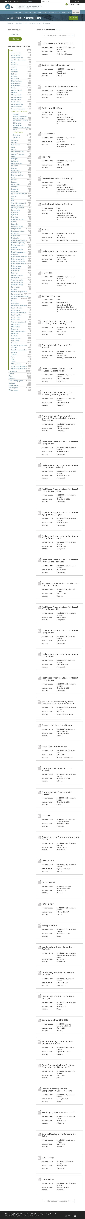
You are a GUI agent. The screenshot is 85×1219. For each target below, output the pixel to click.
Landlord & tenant (17, 226)
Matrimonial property (18, 243)
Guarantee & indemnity (18, 203)
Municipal (12, 383)
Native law (14, 273)
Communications (16, 97)
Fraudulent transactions (19, 194)
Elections (14, 168)
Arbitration (14, 71)
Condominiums (16, 99)
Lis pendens (15, 233)
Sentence (16, 137)
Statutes (14, 352)
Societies (14, 347)
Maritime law (15, 238)
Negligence (15, 277)
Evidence (14, 182)
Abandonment (16, 53)
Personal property (17, 294)
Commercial (13, 371)
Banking (14, 76)
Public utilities (15, 317)
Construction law (16, 106)
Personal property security (20, 296)
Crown (13, 156)
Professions (15, 303)
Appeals (14, 69)
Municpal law (15, 271)
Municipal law (15, 268)
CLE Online (10, 23)
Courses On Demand (54, 12)
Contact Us (76, 1)
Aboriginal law (15, 55)
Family (11, 376)
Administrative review (18, 60)
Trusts (13, 361)
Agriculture (14, 64)
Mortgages (14, 254)
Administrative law (17, 58)
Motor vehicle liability (18, 261)
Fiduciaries (14, 189)
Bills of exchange (16, 81)
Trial (12, 359)
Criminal (11, 374)
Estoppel (14, 180)
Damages (14, 159)
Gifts (12, 201)
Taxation (14, 354)
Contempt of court (35, 23)
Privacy (13, 301)
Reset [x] (58, 30)
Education (14, 166)
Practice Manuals (18, 12)
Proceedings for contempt (21, 127)
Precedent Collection (30, 12)
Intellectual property (17, 219)
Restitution (14, 336)
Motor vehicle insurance (19, 257)
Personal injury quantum (19, 292)
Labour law (15, 224)
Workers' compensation (19, 366)
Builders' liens (15, 83)
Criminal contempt (19, 118)
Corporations (15, 145)
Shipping (43, 1214)
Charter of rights (16, 90)
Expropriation (15, 184)
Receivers (14, 329)
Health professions (17, 205)
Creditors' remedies (17, 152)
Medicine (14, 247)
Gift (12, 198)
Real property (15, 324)
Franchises (15, 191)
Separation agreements (19, 345)
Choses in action (16, 95)
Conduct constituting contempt (20, 115)
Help (47, 1214)
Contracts (14, 140)
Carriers (14, 88)
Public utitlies (15, 319)
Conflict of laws (16, 102)
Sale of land (15, 341)
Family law (14, 187)
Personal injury (14, 385)
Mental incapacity (17, 250)
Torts (13, 357)
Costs (13, 147)
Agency (13, 62)
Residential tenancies (18, 331)
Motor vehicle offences (18, 264)
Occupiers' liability (17, 280)
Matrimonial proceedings (17, 124)
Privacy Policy (9, 1214)
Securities (14, 343)
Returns (37, 1214)
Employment (15, 170)
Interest (13, 222)
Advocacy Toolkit (66, 12)
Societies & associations (19, 350)
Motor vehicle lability (18, 259)
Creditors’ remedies (17, 154)
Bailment (14, 74)
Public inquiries (16, 315)
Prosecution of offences (19, 306)
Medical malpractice (17, 245)
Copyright (16, 1214)
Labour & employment (16, 381)
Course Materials (42, 12)
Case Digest (76, 12)
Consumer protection (18, 109)
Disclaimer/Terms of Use (27, 1214)
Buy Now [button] (73, 17)
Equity (13, 177)
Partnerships (15, 287)
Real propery (15, 326)
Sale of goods (15, 338)
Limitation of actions (17, 231)
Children (14, 93)
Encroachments (16, 173)
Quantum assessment (18, 322)
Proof (15, 130)
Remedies (16, 135)
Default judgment (16, 163)
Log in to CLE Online (74, 4)
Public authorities (16, 308)
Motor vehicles (16, 266)
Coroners (14, 142)
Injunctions (14, 212)
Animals (13, 67)
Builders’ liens (15, 85)
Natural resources (17, 275)
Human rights (15, 210)
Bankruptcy (15, 78)
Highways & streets (17, 208)
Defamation (15, 161)
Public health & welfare (18, 312)
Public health (15, 310)
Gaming (13, 196)
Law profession (16, 229)
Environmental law (17, 175)
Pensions (14, 289)
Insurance (14, 217)
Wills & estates (16, 364)
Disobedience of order (20, 121)
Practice (14, 299)
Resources (14, 334)
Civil (26, 23)
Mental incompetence (18, 252)
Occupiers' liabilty (17, 282)
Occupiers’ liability (17, 284)
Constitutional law (17, 104)
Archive (15, 39)
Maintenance (15, 236)
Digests (15, 34)
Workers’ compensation (19, 368)
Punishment (47, 23)
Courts (13, 149)
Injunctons (14, 215)
